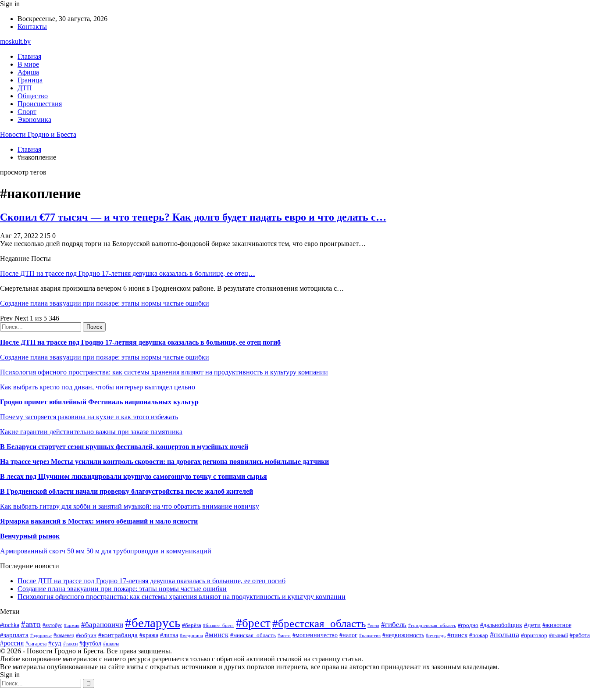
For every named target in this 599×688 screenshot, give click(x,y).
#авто (31, 624)
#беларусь (152, 623)
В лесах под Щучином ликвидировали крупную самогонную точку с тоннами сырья (133, 476)
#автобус (52, 625)
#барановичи (102, 624)
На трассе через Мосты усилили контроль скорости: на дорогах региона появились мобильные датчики (164, 461)
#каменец (63, 635)
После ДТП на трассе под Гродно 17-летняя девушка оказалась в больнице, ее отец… (127, 273)
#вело (373, 625)
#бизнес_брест (218, 625)
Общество (33, 96)
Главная (29, 56)
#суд (54, 643)
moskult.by (15, 41)
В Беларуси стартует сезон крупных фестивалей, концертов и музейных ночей (124, 446)
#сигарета (35, 644)
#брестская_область (319, 623)
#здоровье (41, 635)
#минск (216, 635)
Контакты (32, 26)
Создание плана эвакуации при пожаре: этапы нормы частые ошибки (104, 303)
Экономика (34, 119)
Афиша (28, 72)
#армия (71, 625)
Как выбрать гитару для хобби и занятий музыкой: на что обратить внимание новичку (129, 506)
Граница (30, 80)
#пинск (457, 634)
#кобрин (86, 635)
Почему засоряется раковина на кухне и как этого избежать (89, 417)
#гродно (468, 625)
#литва (169, 635)
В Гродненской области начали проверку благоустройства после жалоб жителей (126, 491)
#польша (504, 634)
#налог (348, 635)
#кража (148, 635)
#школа (111, 644)
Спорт (27, 111)
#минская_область (253, 635)
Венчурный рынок (30, 536)
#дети (532, 624)
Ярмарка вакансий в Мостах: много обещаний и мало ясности (99, 521)
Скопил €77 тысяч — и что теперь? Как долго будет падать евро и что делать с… (193, 217)
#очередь (436, 635)
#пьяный (558, 635)
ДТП (25, 88)
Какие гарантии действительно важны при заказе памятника (91, 431)
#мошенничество (315, 634)
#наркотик (370, 635)
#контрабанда (118, 634)
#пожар (478, 635)
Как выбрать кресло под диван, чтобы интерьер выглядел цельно (97, 387)
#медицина (191, 635)
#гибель (393, 624)
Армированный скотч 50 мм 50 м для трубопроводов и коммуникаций (105, 551)
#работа (580, 634)
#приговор (534, 635)
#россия (12, 643)
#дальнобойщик (501, 625)
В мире (28, 64)
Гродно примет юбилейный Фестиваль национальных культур (99, 402)
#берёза (191, 625)
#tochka (9, 624)
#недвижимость (403, 634)
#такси (70, 644)
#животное (556, 625)
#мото (284, 635)
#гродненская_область (432, 625)
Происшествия (40, 103)
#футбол (90, 643)
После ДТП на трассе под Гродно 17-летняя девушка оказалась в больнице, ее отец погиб (140, 342)
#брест (253, 623)
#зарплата (14, 634)
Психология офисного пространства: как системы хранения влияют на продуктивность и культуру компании (164, 372)
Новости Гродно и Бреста (38, 134)
